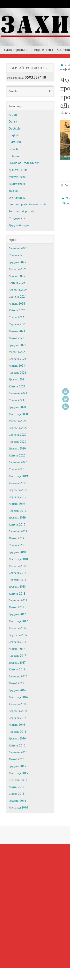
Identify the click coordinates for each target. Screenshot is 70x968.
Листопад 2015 (18, 773)
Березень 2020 (18, 462)
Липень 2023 (17, 331)
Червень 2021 (17, 373)
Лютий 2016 (16, 759)
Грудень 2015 (17, 766)
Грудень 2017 (17, 614)
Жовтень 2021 (17, 352)
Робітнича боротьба (21, 211)
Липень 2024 (17, 304)
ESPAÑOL (15, 142)
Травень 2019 (17, 517)
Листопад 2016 (18, 697)
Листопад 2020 (18, 414)
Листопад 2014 (18, 807)
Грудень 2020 (17, 407)
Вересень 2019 (18, 490)
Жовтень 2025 (17, 269)
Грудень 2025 (17, 262)
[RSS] (65, 406)
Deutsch (14, 129)
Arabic (13, 115)
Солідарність (17, 218)
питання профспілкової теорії (27, 204)
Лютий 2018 (16, 607)
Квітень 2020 (17, 455)
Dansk (13, 122)
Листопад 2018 (18, 559)
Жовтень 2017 (17, 628)
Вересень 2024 (18, 290)
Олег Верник (17, 198)
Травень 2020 (17, 448)
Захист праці (17, 184)
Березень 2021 (18, 393)
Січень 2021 (16, 400)
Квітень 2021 (17, 386)
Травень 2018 (17, 587)
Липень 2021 (17, 366)
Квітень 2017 (17, 669)
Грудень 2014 (17, 801)
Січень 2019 (16, 545)
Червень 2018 (17, 580)
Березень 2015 (18, 780)
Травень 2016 (17, 738)
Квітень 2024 (17, 310)
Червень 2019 (17, 511)
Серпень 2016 (17, 718)
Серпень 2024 (17, 297)
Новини (13, 191)
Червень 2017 (17, 656)
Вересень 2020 (18, 428)
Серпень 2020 (17, 435)
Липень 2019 (17, 504)
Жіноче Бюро (17, 177)
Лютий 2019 (16, 538)
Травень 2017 (17, 663)
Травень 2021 (17, 379)
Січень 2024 (16, 317)
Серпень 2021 (17, 359)
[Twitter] (65, 399)
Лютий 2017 (16, 683)
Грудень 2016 (17, 690)
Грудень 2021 (17, 345)
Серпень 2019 (17, 497)
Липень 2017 (17, 649)
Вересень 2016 (18, 711)
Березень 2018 (18, 600)
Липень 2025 (17, 276)
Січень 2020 (16, 469)
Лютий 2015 (16, 787)
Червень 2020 (17, 442)
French (13, 149)
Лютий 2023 (16, 338)
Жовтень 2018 (17, 566)
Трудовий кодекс (19, 225)
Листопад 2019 (18, 476)
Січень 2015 (16, 794)
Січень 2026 (16, 255)
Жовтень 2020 (17, 421)
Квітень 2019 (17, 524)
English (14, 135)
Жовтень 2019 (17, 483)
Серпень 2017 (17, 642)
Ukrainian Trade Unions (24, 163)
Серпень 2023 (17, 324)
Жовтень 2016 (17, 704)
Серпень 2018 (17, 573)
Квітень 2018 (17, 594)
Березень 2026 (18, 248)
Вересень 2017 (18, 635)
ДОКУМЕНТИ (18, 170)
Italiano (14, 156)
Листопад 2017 (18, 621)
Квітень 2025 (17, 283)
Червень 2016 (17, 732)
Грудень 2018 (17, 552)
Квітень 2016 (17, 745)
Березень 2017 (18, 676)
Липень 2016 (17, 725)
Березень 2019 (18, 531)
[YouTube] (65, 391)
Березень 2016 (18, 752)
